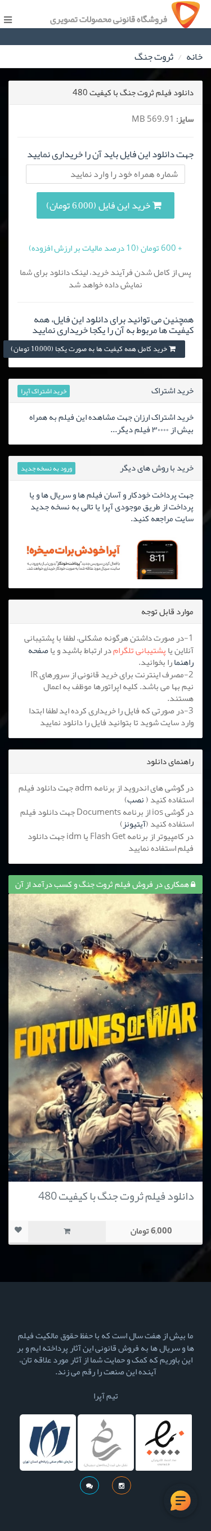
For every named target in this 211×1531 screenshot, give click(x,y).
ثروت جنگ (153, 56)
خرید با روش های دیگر (157, 467)
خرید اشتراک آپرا (43, 391)
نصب (135, 799)
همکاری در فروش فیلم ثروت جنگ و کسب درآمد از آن (103, 884)
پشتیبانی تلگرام (139, 650)
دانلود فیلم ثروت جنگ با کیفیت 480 (116, 1195)
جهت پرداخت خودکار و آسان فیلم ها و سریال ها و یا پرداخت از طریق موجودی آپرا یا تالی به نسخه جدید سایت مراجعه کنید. (111, 506)
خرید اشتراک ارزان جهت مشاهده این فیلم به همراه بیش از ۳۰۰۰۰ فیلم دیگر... (111, 423)
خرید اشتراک (172, 390)
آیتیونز (134, 823)
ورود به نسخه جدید (46, 468)
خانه (194, 56)
